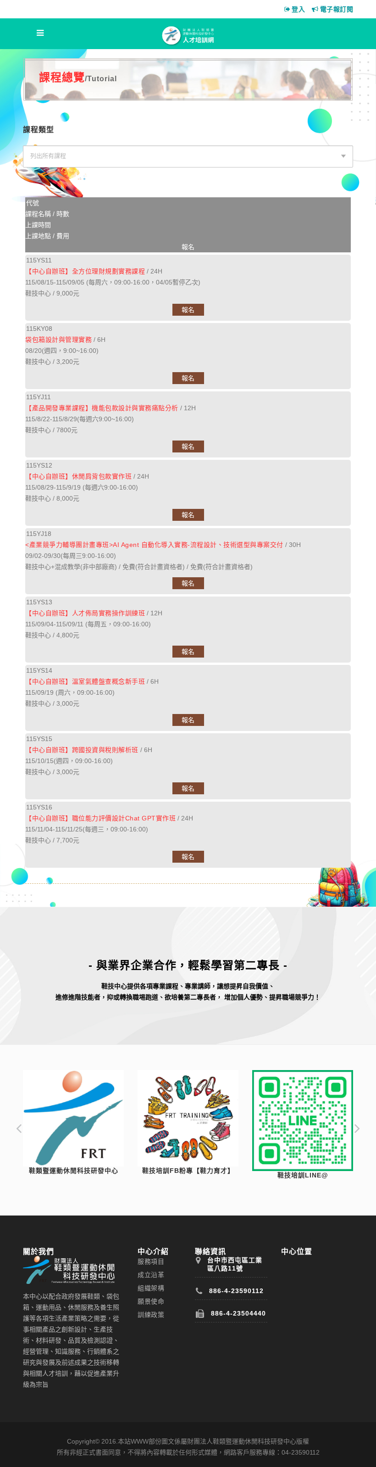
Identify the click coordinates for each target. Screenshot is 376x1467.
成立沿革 (151, 1274)
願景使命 (151, 1301)
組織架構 (151, 1288)
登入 (298, 9)
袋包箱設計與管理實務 (58, 339)
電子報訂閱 (336, 9)
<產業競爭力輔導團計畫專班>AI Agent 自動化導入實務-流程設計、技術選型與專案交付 (154, 544)
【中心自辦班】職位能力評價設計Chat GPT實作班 (100, 818)
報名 (188, 309)
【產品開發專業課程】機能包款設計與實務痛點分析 (101, 408)
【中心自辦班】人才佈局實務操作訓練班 (85, 613)
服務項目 (151, 1261)
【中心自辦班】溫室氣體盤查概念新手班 (85, 681)
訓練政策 (151, 1314)
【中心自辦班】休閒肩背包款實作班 (78, 476)
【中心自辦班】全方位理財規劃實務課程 (85, 271)
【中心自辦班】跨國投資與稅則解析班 (81, 749)
